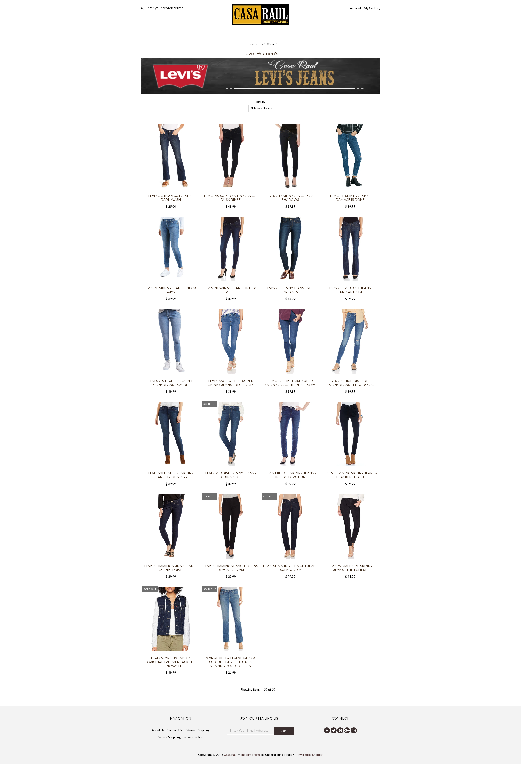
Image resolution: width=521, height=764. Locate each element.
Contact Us (174, 730)
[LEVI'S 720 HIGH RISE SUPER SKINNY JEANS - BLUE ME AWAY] (290, 376)
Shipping (204, 730)
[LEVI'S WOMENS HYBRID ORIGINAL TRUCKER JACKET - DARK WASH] (170, 654)
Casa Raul (230, 754)
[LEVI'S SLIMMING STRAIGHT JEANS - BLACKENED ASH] (230, 561)
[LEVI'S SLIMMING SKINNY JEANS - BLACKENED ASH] (350, 469)
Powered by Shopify (309, 754)
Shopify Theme (251, 754)
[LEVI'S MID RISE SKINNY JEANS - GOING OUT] (230, 469)
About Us (158, 730)
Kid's (277, 34)
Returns (190, 730)
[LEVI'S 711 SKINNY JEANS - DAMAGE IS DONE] (350, 191)
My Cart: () (372, 8)
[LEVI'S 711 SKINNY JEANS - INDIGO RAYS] (170, 284)
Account (355, 8)
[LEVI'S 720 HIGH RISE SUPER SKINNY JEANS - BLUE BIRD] (230, 376)
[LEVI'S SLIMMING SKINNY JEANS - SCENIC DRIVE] (170, 561)
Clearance (303, 34)
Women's (253, 34)
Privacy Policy (193, 737)
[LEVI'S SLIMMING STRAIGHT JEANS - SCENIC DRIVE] (290, 561)
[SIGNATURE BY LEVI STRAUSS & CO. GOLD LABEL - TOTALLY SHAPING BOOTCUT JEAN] (230, 654)
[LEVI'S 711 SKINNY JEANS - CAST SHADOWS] (290, 191)
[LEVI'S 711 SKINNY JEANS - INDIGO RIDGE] (230, 284)
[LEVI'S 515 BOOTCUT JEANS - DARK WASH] (170, 191)
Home (211, 34)
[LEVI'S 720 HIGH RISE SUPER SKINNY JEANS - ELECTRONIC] (350, 376)
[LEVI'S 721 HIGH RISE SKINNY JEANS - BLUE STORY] (170, 469)
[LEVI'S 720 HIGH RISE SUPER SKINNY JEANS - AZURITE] (170, 376)
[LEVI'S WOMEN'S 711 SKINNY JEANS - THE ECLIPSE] (350, 561)
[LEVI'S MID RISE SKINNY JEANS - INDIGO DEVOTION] (290, 469)
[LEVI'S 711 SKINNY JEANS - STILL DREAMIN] (290, 284)
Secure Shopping (169, 737)
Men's (228, 34)
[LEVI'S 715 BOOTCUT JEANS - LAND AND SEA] (350, 284)
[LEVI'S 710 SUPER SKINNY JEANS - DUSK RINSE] (230, 191)
